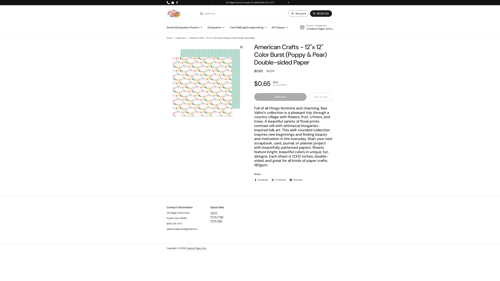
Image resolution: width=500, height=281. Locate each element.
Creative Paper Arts (196, 248)
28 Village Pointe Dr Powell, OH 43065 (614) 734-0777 (250, 3)
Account (300, 13)
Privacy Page (216, 216)
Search (214, 212)
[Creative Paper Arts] (174, 13)
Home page (216, 220)
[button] (321, 13)
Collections (181, 38)
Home (169, 38)
